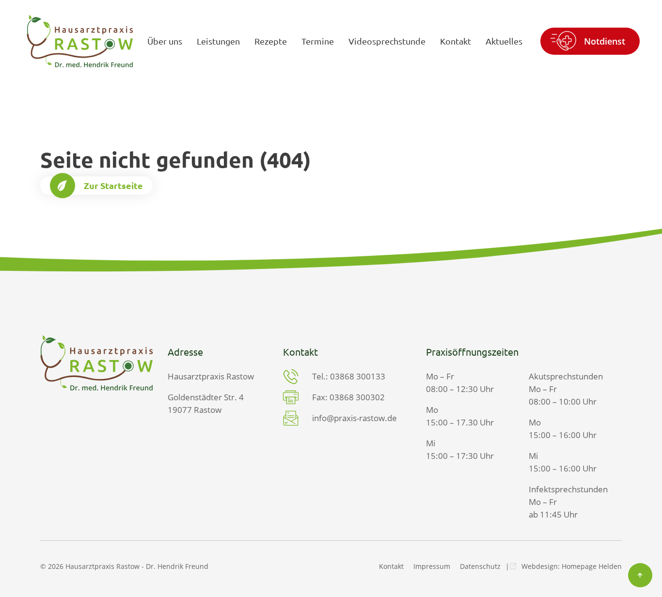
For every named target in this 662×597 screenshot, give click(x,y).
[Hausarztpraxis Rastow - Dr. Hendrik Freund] (80, 41)
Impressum (431, 566)
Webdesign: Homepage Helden (571, 566)
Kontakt (391, 566)
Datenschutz (480, 566)
